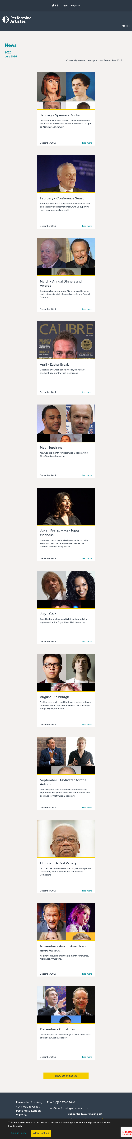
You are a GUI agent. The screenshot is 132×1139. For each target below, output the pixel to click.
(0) (56, 5)
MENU (126, 26)
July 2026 (11, 57)
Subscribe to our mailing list (85, 1114)
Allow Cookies (41, 1133)
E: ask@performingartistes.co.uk (67, 1108)
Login (64, 5)
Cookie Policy (18, 1133)
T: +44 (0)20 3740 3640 (61, 1102)
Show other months (66, 1075)
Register (75, 5)
